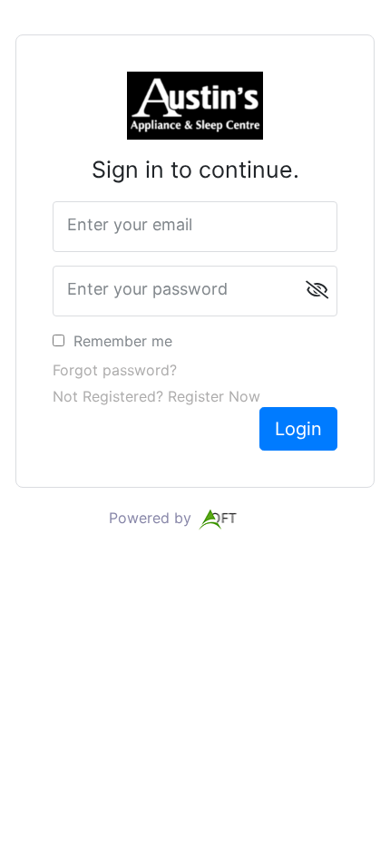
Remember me (122, 341)
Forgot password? (115, 370)
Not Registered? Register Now (156, 396)
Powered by (152, 518)
